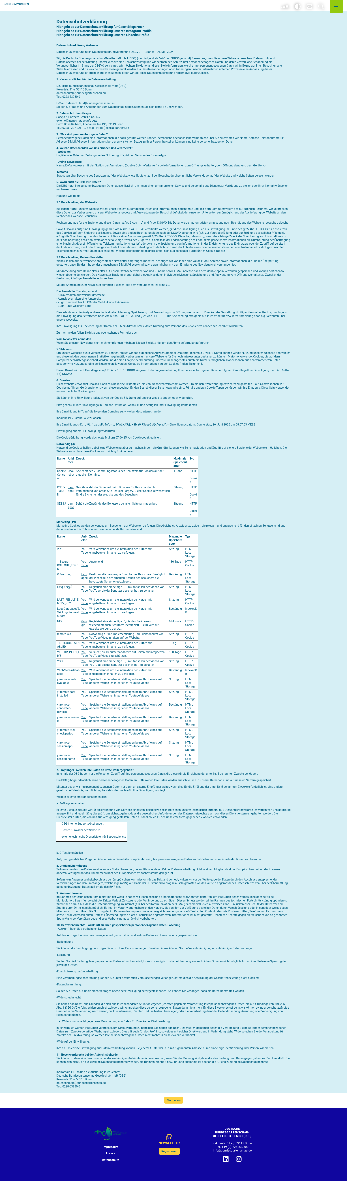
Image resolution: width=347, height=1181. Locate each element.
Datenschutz (110, 1160)
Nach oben (174, 1100)
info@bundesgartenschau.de (232, 1150)
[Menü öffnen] (336, 6)
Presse (110, 1153)
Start (7, 4)
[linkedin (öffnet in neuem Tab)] (226, 1159)
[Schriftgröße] (284, 6)
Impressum (110, 1147)
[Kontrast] (298, 6)
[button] (309, 6)
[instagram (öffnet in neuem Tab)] (239, 1159)
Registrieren (169, 1151)
